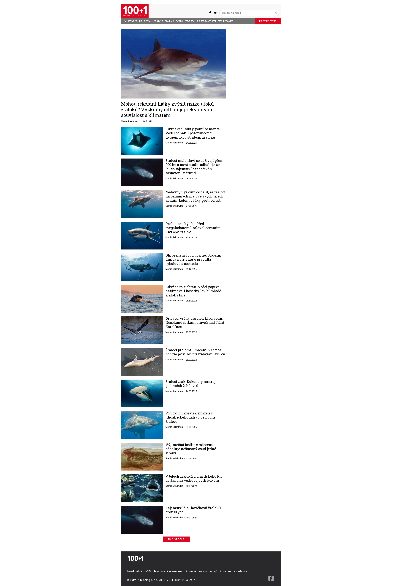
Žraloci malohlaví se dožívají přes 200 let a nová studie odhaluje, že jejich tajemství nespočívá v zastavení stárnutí (194, 167)
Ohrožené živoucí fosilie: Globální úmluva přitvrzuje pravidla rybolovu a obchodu (193, 259)
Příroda (145, 21)
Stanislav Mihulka (174, 205)
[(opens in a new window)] (210, 13)
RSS (148, 571)
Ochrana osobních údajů (201, 571)
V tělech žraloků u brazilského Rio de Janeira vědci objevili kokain (194, 478)
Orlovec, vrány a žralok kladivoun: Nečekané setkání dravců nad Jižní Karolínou (195, 322)
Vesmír (157, 21)
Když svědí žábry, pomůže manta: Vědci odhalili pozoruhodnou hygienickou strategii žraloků (193, 133)
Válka (170, 21)
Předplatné (268, 21)
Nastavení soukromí (168, 571)
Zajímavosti (206, 21)
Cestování (225, 21)
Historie (130, 21)
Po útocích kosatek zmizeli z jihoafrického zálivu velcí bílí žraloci (190, 417)
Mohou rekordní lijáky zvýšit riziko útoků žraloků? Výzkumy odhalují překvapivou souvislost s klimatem (167, 109)
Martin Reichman (129, 121)
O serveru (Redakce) (234, 571)
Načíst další (176, 539)
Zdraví (190, 21)
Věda (180, 21)
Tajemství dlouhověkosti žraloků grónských (193, 510)
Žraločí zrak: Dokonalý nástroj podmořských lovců (190, 384)
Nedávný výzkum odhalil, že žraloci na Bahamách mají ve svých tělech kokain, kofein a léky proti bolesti (195, 196)
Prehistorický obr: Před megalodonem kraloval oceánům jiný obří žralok (193, 228)
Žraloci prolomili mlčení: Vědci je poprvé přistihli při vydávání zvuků (195, 352)
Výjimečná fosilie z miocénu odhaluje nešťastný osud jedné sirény (191, 449)
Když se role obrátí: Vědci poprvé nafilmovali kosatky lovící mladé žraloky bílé (193, 291)
